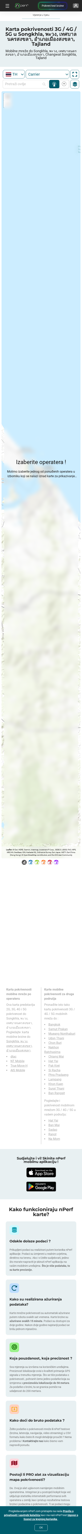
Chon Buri (55, 1043)
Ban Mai (54, 1125)
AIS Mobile (17, 1070)
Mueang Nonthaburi (61, 1033)
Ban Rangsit (56, 1093)
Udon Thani (56, 1038)
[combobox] (14, 74)
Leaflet (9, 850)
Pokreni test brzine (53, 5)
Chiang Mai (56, 1056)
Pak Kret (54, 1065)
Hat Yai (53, 1061)
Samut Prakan (58, 1029)
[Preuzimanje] (41, 1172)
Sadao (52, 1129)
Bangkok (54, 1024)
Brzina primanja (63, 84)
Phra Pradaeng (58, 1075)
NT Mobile (17, 1061)
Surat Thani (56, 1088)
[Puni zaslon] (74, 74)
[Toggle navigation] (7, 5)
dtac (13, 1056)
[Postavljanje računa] (76, 5)
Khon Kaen (55, 1084)
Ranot (52, 1134)
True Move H (18, 1065)
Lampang (54, 1079)
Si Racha (54, 1070)
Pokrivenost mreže (54, 84)
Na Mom (54, 1139)
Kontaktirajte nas (33, 1441)
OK (41, 1527)
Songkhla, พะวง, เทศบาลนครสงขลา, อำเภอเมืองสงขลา (19, 1045)
